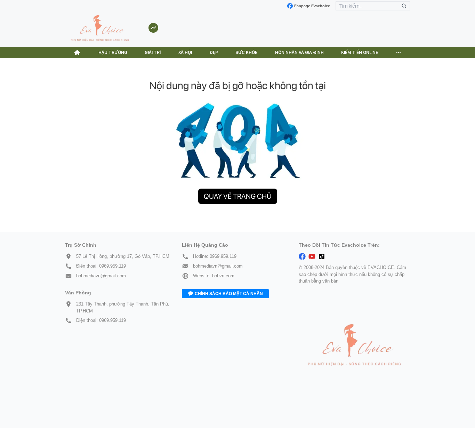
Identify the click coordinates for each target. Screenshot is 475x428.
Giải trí (153, 52)
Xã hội (185, 52)
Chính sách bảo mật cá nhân (229, 293)
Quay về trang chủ (238, 196)
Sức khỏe (246, 52)
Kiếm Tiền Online (359, 52)
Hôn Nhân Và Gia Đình (299, 52)
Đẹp (213, 52)
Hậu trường (112, 52)
